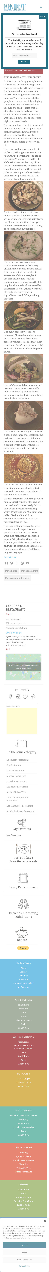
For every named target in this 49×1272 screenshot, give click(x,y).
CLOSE (42, 16)
